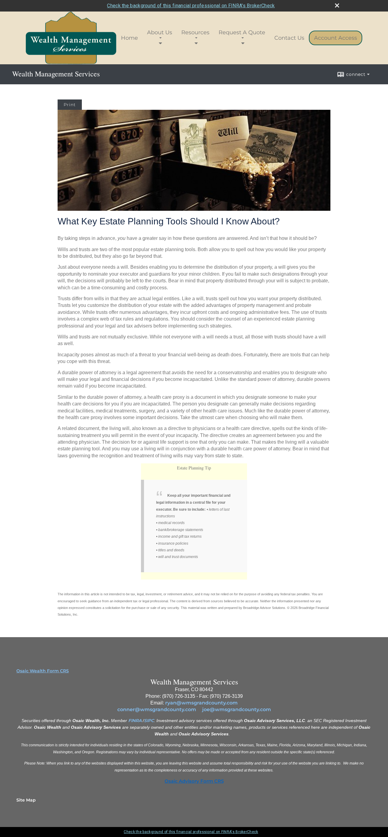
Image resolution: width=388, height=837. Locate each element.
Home (129, 38)
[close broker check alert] (337, 5)
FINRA (135, 720)
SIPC (149, 720)
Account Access (335, 38)
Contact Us (289, 38)
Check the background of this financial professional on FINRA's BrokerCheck (191, 5)
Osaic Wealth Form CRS (42, 671)
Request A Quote (242, 32)
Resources (195, 32)
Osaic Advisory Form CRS (194, 781)
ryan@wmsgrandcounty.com (201, 703)
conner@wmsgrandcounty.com (156, 709)
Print (70, 104)
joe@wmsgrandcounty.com (236, 709)
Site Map (26, 800)
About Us (159, 32)
